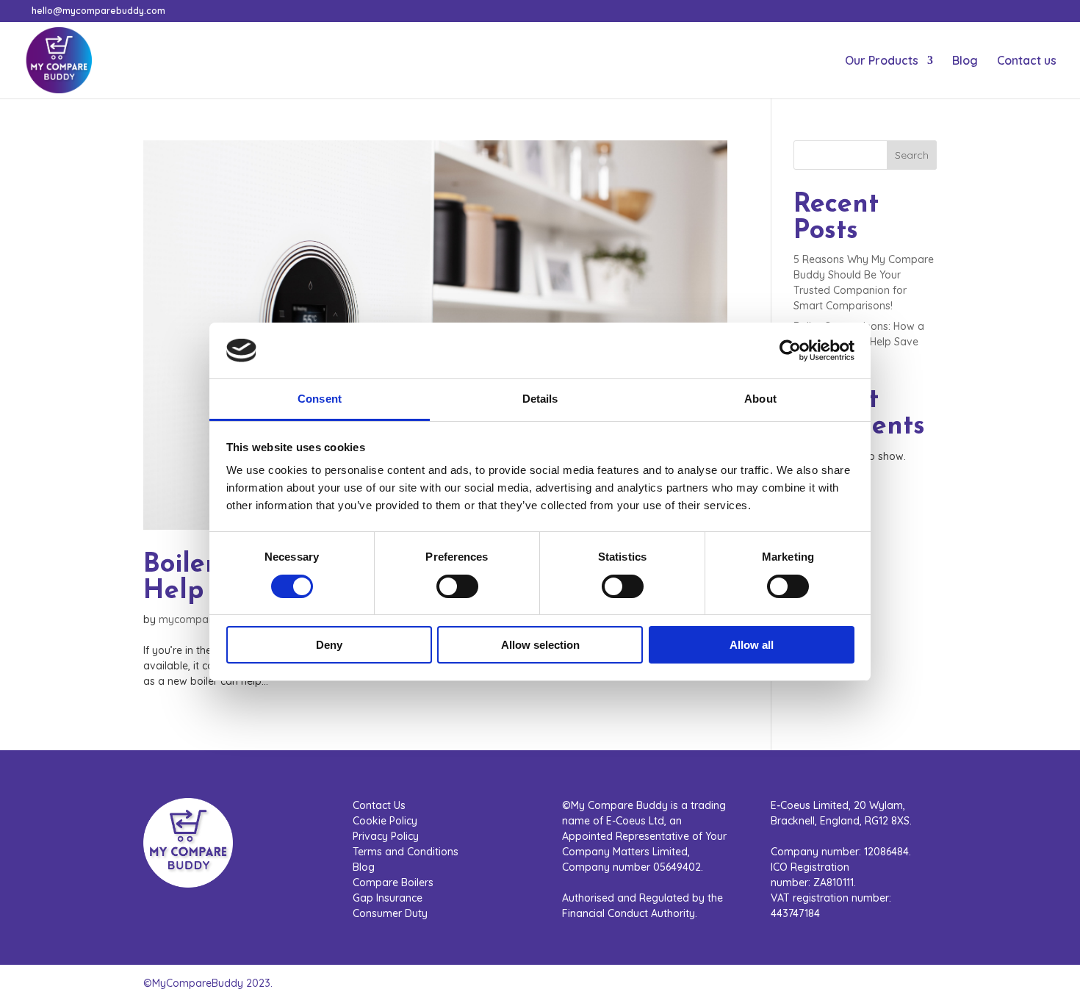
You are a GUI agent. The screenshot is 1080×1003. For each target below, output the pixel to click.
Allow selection (540, 645)
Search (912, 155)
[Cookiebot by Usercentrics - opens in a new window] (790, 350)
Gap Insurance (387, 898)
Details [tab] (540, 398)
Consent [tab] (320, 398)
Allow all (752, 645)
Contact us (1026, 61)
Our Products (881, 61)
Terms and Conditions (405, 851)
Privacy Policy (386, 836)
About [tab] (760, 398)
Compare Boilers (393, 882)
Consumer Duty (390, 913)
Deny (329, 645)
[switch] (457, 586)
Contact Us (379, 805)
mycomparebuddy (204, 619)
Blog (965, 61)
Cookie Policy (385, 820)
